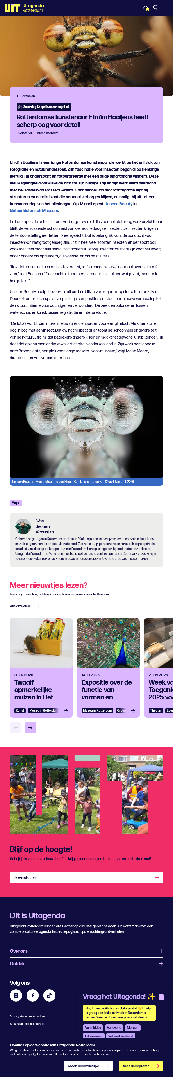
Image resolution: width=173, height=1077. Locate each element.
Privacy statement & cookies (28, 1016)
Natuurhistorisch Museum (34, 210)
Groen (121, 711)
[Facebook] (33, 995)
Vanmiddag (93, 1028)
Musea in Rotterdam (44, 711)
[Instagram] (16, 995)
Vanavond (114, 1028)
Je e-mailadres (25, 878)
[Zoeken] (156, 7)
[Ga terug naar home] (24, 8)
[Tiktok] (49, 995)
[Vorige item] (15, 727)
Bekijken (67, 710)
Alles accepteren (136, 1066)
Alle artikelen (20, 606)
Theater (156, 711)
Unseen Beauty (118, 204)
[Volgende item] (30, 727)
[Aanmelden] (157, 877)
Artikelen (28, 96)
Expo (16, 503)
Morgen (132, 1028)
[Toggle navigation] (166, 8)
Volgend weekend (120, 1036)
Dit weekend (93, 1036)
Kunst (20, 711)
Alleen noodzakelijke (83, 1066)
